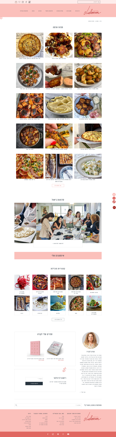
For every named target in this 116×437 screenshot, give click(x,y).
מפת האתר (28, 428)
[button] (1, 18)
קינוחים (40, 313)
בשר (76, 313)
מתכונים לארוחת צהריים (76, 292)
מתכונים (69, 11)
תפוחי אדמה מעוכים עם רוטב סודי (30, 89)
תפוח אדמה (45, 418)
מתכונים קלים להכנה (40, 292)
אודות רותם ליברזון (26, 419)
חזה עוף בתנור (77, 423)
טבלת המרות (60, 11)
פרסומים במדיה (24, 11)
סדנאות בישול (49, 11)
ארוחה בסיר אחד (60, 421)
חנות (33, 11)
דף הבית (77, 11)
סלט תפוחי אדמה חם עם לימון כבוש (88, 89)
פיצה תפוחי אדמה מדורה (88, 149)
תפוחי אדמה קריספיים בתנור (59, 149)
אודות (40, 11)
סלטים (58, 313)
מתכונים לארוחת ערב (58, 292)
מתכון (97, 21)
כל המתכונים (28, 418)
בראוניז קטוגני (77, 416)
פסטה (46, 419)
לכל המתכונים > (58, 319)
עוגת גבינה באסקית (76, 419)
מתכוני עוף (61, 418)
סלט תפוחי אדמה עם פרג (88, 180)
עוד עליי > (82, 392)
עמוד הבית (28, 416)
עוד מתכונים (58, 185)
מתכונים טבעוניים (94, 313)
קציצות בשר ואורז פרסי (59, 58)
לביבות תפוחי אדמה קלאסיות (87, 119)
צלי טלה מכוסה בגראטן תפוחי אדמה (29, 58)
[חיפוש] (16, 405)
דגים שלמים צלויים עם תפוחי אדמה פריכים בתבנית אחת (58, 180)
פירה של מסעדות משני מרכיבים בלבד (59, 119)
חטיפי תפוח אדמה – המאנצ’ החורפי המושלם (59, 89)
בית (101, 21)
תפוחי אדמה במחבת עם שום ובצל (88, 58)
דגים (22, 313)
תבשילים (62, 423)
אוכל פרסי (61, 424)
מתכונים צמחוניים (22, 292)
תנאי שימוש (28, 426)
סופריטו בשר (29, 149)
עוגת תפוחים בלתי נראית (75, 421)
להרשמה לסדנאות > (58, 243)
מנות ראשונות (94, 292)
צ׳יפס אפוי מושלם (30, 180)
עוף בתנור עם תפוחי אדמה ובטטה (30, 119)
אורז (47, 416)
